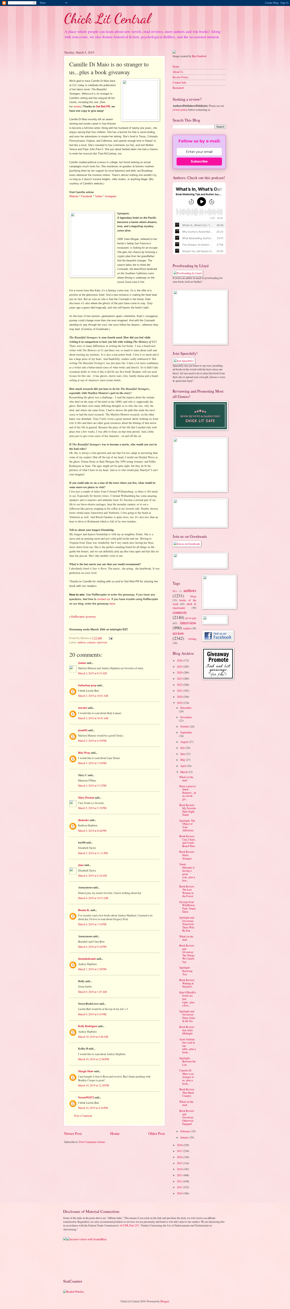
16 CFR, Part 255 (129, 1225)
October (185, 726)
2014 (180, 1169)
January (184, 1137)
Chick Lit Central (107, 18)
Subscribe (199, 161)
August (184, 742)
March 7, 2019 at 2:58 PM (92, 969)
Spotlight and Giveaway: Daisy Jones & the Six (187, 1016)
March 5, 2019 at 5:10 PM (92, 763)
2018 (180, 1145)
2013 (180, 1175)
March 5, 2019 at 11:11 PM (93, 853)
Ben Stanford (199, 56)
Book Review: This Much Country (187, 1092)
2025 (180, 666)
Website (74, 196)
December (186, 708)
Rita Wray (84, 753)
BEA (175, 591)
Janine (82, 663)
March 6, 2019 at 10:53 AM (93, 898)
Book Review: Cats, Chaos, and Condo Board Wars (187, 841)
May (183, 760)
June (183, 754)
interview (102, 642)
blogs (193, 596)
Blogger (164, 1301)
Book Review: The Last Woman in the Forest (187, 891)
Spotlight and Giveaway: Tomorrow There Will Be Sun (186, 924)
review (77, 106)
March (184, 772)
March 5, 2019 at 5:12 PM (92, 785)
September (186, 732)
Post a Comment (83, 1116)
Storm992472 (86, 1097)
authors (82, 642)
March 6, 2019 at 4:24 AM (92, 875)
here (112, 603)
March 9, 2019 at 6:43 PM (92, 1014)
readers (187, 628)
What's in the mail (186, 778)
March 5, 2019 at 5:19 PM (92, 808)
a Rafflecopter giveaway (82, 616)
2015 (180, 1163)
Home (115, 1133)
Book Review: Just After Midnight (187, 1030)
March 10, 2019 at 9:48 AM (93, 1037)
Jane (81, 865)
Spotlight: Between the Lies (187, 1061)
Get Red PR (103, 106)
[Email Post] (110, 638)
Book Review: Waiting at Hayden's (187, 983)
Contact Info (179, 82)
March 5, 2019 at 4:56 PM (92, 740)
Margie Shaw (86, 1071)
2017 (180, 1151)
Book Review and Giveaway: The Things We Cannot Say (187, 954)
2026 (180, 660)
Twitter (98, 196)
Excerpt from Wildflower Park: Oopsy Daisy (187, 907)
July (182, 748)
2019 (180, 703)
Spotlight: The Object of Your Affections (187, 825)
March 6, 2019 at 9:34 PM (92, 947)
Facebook (86, 196)
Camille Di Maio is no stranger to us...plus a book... (186, 1076)
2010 (180, 1193)
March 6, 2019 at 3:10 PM (92, 924)
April (183, 766)
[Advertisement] (75, 1259)
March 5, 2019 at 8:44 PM (92, 830)
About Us (178, 72)
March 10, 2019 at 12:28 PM (93, 1085)
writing (192, 639)
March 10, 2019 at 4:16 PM (93, 1108)
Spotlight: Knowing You (186, 971)
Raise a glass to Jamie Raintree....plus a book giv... (187, 792)
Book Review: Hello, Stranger (187, 855)
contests (91, 642)
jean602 (82, 730)
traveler (82, 708)
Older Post (156, 1133)
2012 (180, 1181)
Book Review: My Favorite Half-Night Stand (187, 810)
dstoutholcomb (87, 959)
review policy (180, 109)
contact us (103, 599)
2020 (180, 697)
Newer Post (73, 1133)
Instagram (110, 196)
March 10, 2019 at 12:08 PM (93, 1059)
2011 (180, 1187)
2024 (180, 672)
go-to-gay (190, 618)
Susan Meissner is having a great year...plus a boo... (187, 872)
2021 (180, 690)
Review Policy (181, 77)
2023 (180, 678)
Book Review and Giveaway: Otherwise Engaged (186, 1117)
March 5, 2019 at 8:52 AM (92, 673)
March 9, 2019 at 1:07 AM (92, 992)
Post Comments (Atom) (92, 1142)
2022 (180, 685)
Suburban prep (87, 685)
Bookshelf (178, 88)
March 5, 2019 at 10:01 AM (93, 696)
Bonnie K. (84, 910)
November (186, 717)
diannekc (83, 820)
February (185, 1131)
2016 (180, 1157)
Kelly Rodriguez (87, 1026)
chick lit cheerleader (184, 605)
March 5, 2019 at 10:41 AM (93, 718)
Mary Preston (86, 798)
